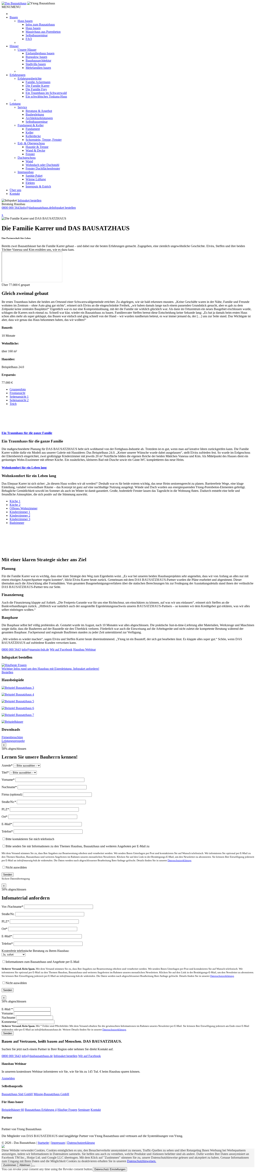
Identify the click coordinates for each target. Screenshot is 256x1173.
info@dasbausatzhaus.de (36, 207)
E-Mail (7, 1009)
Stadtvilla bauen (36, 64)
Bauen (14, 17)
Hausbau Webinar (84, 649)
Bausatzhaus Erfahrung (41, 1109)
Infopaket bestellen (29, 200)
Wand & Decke (35, 150)
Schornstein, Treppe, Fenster (44, 139)
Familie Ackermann (38, 82)
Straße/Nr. (8, 914)
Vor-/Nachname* (13, 906)
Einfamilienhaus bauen (40, 53)
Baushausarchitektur (38, 60)
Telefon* (8, 831)
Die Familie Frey (36, 89)
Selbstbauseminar (37, 35)
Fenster (30, 154)
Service (22, 107)
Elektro (30, 183)
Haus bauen (25, 21)
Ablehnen (24, 1165)
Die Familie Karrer (37, 85)
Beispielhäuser (13, 1109)
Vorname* (8, 779)
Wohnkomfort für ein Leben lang (24, 467)
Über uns (15, 190)
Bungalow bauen (36, 57)
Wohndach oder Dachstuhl (42, 165)
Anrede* (7, 765)
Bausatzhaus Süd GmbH (17, 1094)
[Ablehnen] (33, 1166)
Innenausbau (26, 172)
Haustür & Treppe (37, 147)
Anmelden (8, 1078)
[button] (11, 7)
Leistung (15, 103)
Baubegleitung (35, 114)
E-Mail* (7, 824)
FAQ (29, 39)
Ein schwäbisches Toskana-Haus (46, 96)
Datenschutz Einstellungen (109, 1169)
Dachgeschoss (27, 157)
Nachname (9, 1017)
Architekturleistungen (39, 118)
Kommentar (9, 1021)
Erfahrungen (17, 75)
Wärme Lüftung (36, 179)
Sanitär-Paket (34, 175)
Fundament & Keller (31, 125)
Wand (29, 161)
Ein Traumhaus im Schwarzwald (46, 93)
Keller (29, 132)
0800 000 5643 (11, 207)
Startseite (43, 1142)
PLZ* (6, 809)
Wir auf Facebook (61, 649)
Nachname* (10, 787)
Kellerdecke (33, 136)
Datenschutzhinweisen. (141, 1161)
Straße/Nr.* (9, 802)
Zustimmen (9, 1165)
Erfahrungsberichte (30, 78)
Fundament (33, 129)
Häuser (14, 46)
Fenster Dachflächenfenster (43, 168)
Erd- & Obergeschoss (31, 143)
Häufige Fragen (67, 1109)
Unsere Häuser (27, 49)
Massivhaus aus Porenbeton (43, 31)
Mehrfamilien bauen (38, 67)
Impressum (58, 1142)
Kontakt (15, 193)
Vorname (8, 1013)
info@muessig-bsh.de (35, 649)
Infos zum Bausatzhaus (40, 24)
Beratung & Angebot (39, 111)
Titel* (6, 772)
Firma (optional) (12, 794)
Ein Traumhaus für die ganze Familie (27, 433)
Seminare (84, 1109)
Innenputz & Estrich (38, 186)
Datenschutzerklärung (179, 860)
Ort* (5, 816)
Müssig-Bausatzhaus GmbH (51, 1094)
